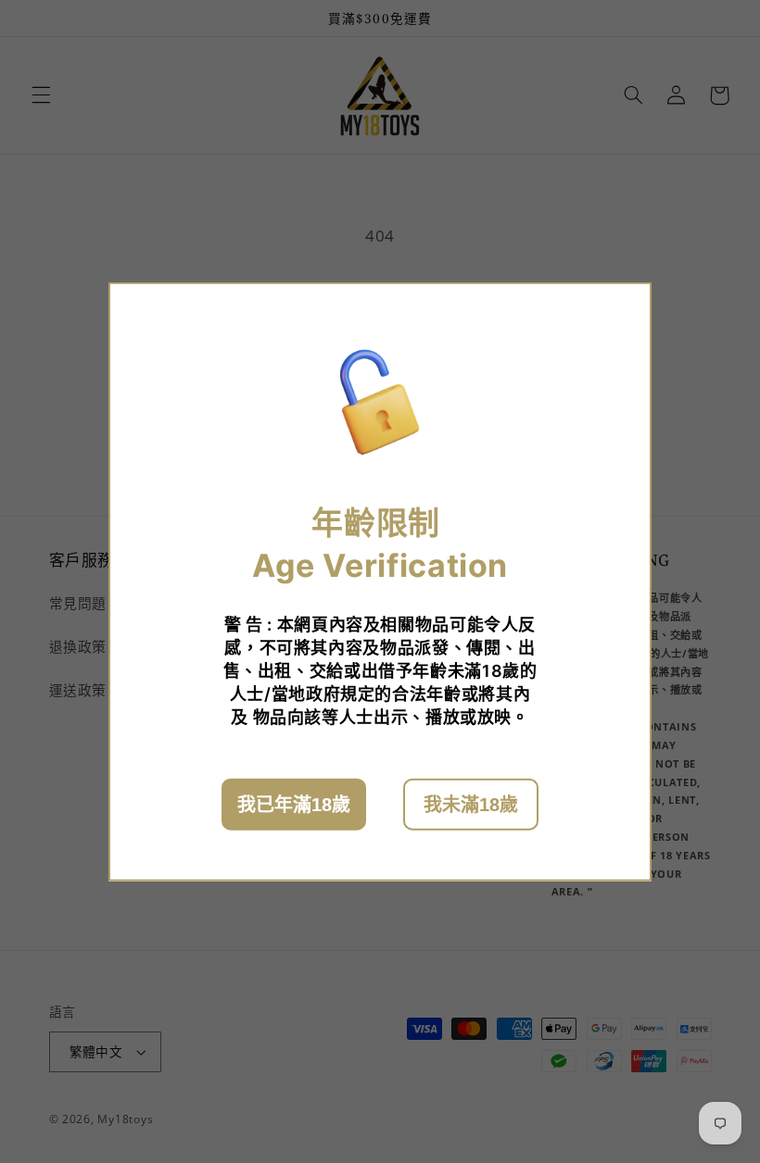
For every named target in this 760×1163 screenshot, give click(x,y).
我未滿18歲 (471, 804)
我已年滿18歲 (293, 804)
